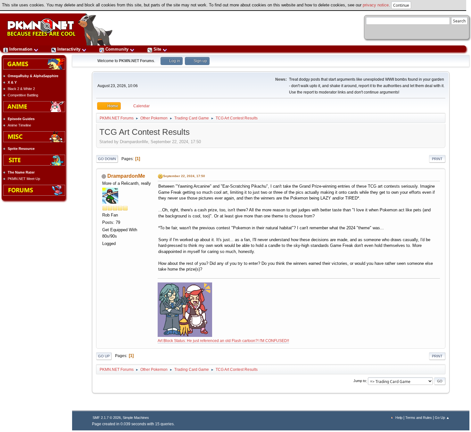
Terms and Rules (418, 418)
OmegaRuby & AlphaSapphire (33, 76)
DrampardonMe (126, 176)
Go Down (107, 159)
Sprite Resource (21, 149)
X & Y (12, 82)
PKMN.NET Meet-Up (24, 179)
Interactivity (69, 49)
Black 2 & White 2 (21, 89)
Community (117, 49)
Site (157, 49)
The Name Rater (21, 172)
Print (437, 159)
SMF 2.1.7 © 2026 (107, 418)
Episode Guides (21, 119)
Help (398, 418)
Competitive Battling (23, 95)
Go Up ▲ (442, 418)
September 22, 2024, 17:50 (184, 176)
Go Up (104, 356)
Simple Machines (136, 418)
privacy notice (376, 5)
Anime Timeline (19, 125)
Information (21, 49)
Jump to (359, 381)
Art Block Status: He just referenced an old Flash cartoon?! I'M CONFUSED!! (223, 340)
